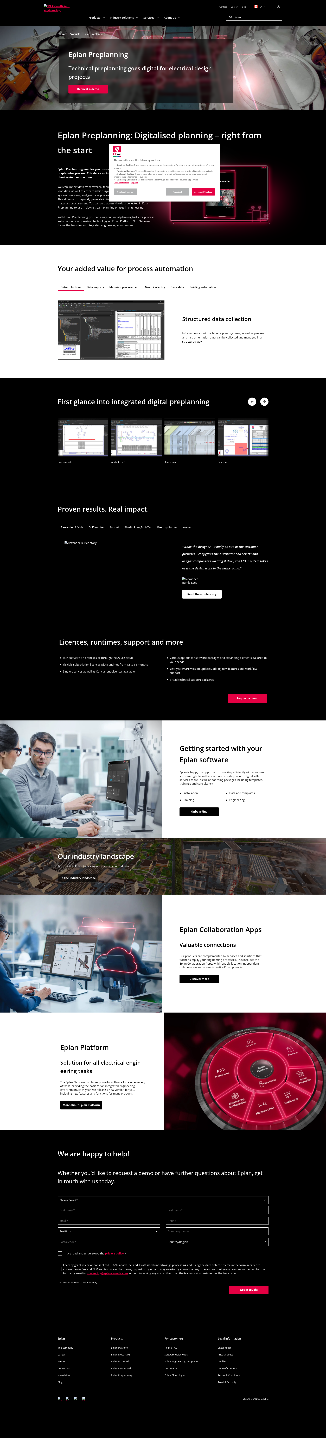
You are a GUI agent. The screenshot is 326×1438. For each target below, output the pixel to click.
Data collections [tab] (71, 287)
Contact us (64, 1368)
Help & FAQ (170, 1347)
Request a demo (88, 89)
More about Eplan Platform (81, 1105)
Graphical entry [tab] (155, 287)
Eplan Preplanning (121, 1375)
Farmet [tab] (114, 527)
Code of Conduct (227, 1368)
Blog (60, 1382)
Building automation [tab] (202, 287)
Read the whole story (201, 594)
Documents (170, 1368)
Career (61, 1354)
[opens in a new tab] (60, 1399)
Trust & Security (227, 1382)
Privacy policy (225, 1354)
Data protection (121, 182)
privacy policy (114, 1253)
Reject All (177, 192)
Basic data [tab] (177, 287)
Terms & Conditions (229, 1375)
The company (65, 1347)
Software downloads (176, 1354)
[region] (164, 173)
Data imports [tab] (95, 287)
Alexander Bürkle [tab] (72, 527)
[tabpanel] (163, 330)
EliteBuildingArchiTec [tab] (138, 527)
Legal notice (225, 1347)
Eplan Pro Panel (120, 1361)
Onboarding (199, 811)
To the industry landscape (79, 878)
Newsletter (64, 1375)
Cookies (222, 1361)
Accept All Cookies (203, 192)
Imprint (134, 182)
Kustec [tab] (187, 527)
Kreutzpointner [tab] (167, 527)
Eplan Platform (119, 1347)
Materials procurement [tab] (124, 287)
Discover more (199, 979)
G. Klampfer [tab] (96, 527)
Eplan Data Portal (121, 1368)
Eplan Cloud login (174, 1375)
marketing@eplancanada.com (107, 1273)
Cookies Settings (125, 192)
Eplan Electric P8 (120, 1354)
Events (61, 1361)
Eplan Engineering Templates (181, 1361)
